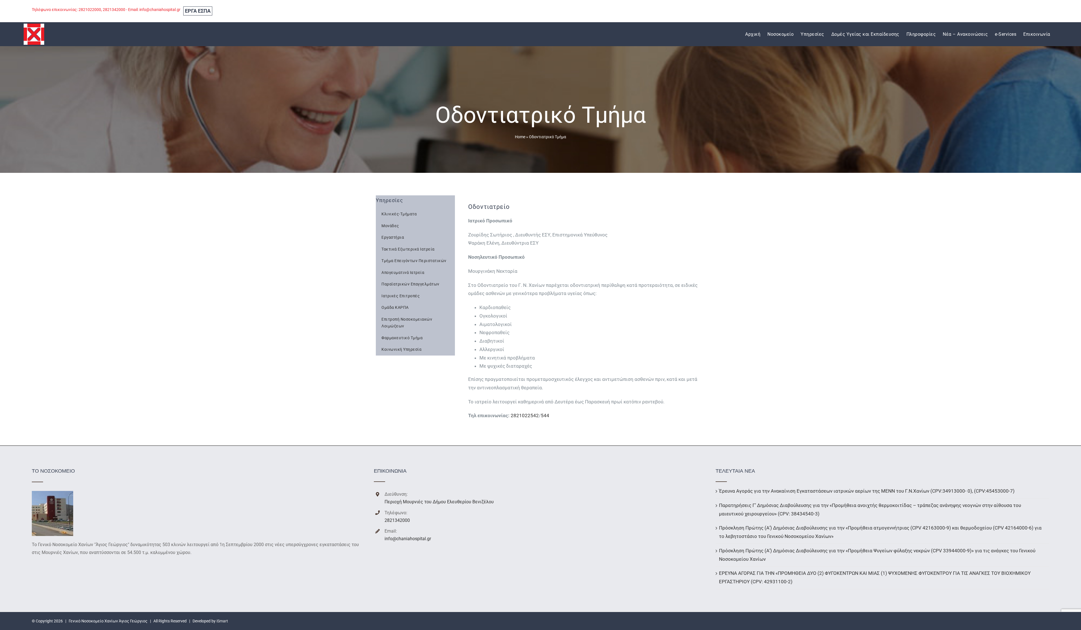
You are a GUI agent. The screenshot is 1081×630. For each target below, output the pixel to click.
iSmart (222, 621)
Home (520, 137)
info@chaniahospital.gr (408, 538)
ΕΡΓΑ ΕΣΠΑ (198, 11)
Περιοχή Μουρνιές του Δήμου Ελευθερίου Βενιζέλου (439, 501)
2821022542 (525, 415)
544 (545, 415)
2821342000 (397, 520)
